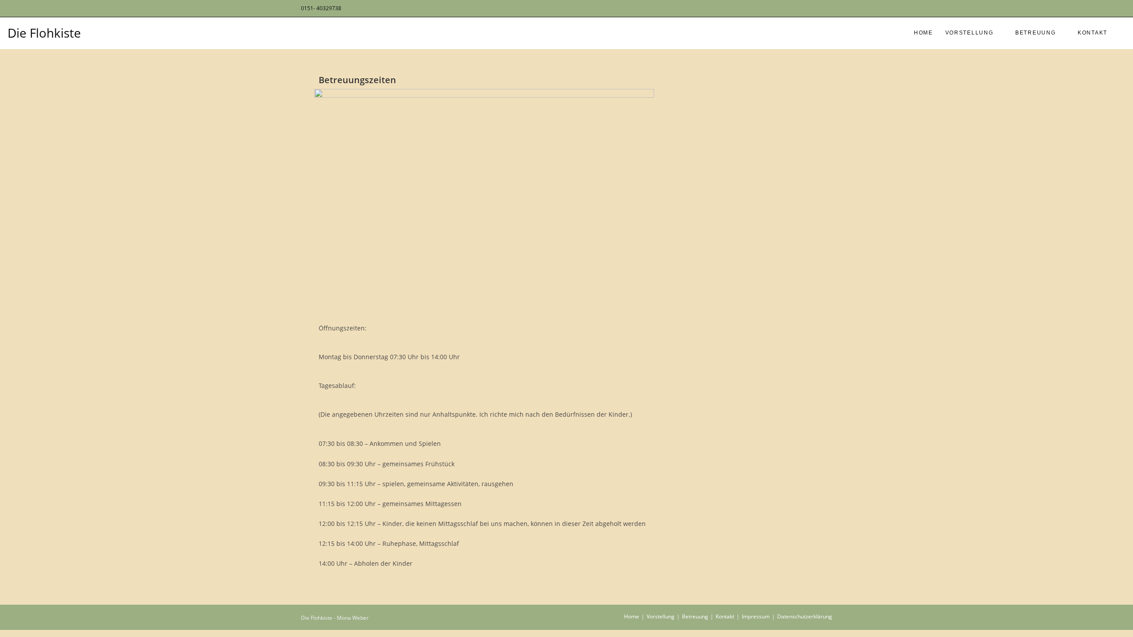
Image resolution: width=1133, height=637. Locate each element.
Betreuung (695, 616)
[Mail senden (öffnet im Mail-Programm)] (827, 8)
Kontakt (725, 616)
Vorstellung (660, 616)
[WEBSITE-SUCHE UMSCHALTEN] (1122, 33)
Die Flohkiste (44, 32)
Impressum (756, 616)
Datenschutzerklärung (804, 616)
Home (631, 616)
